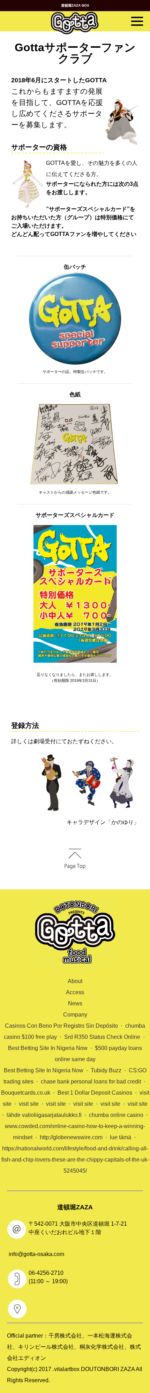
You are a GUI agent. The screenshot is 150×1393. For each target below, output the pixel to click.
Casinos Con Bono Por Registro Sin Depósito (61, 1026)
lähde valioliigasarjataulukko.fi (44, 1115)
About (75, 981)
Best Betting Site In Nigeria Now (48, 1048)
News (75, 1003)
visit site (29, 1104)
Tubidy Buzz (106, 1070)
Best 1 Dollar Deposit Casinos (95, 1093)
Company (75, 1015)
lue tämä (120, 1137)
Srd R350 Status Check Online (102, 1037)
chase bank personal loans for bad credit (91, 1081)
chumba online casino (116, 1115)
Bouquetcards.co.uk (25, 1093)
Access (75, 992)
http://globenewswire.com (71, 1137)
